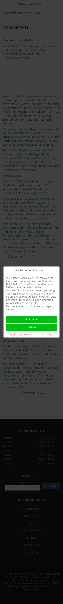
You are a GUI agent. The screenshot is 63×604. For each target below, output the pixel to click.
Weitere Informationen (23, 334)
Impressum (46, 334)
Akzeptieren (31, 319)
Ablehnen (31, 327)
